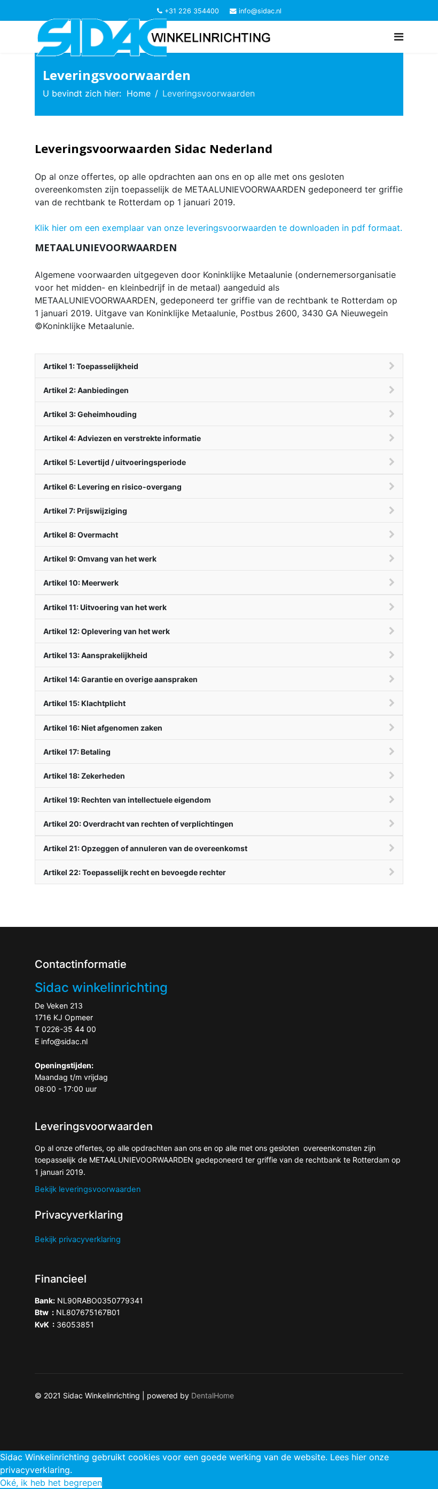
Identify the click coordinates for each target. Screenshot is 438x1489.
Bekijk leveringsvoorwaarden (88, 1189)
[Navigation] (398, 37)
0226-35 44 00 (69, 1029)
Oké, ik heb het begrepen (51, 1482)
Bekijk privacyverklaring (78, 1239)
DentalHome (212, 1395)
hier (358, 1457)
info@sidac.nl (260, 11)
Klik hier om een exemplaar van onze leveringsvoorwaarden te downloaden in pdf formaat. (218, 227)
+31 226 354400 (192, 11)
